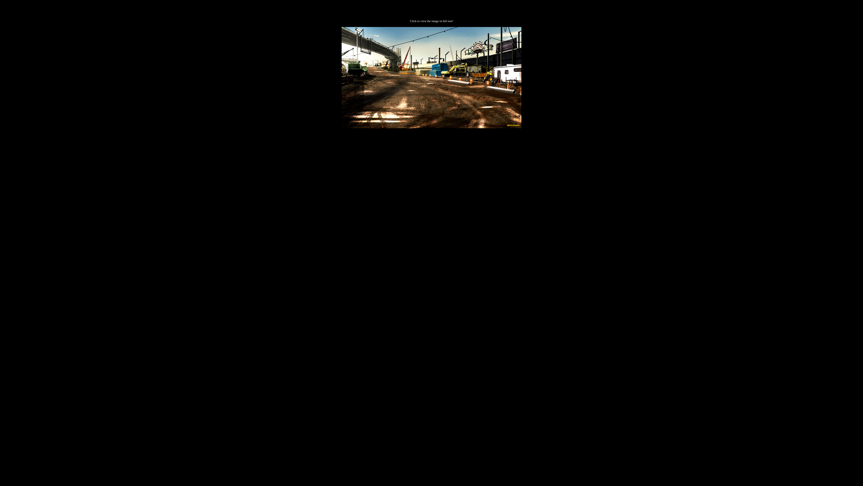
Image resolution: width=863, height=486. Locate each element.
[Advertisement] (431, 142)
